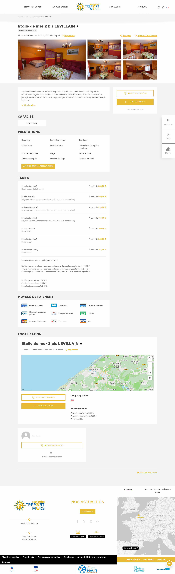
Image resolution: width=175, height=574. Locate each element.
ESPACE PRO (133, 559)
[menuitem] (32, 6)
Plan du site (28, 557)
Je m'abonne (87, 511)
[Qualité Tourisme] (36, 569)
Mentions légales (10, 557)
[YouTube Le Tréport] (97, 521)
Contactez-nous (78, 536)
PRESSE (161, 559)
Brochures (69, 557)
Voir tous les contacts (135, 109)
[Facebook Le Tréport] (77, 521)
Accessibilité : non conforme (91, 557)
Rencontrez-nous (97, 536)
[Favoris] (159, 7)
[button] (163, 7)
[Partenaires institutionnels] (11, 569)
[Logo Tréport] (29, 505)
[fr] (167, 7)
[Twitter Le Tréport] (84, 521)
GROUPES (148, 559)
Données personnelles (49, 557)
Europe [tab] (128, 489)
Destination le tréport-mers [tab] (157, 491)
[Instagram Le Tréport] (91, 521)
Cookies (6, 562)
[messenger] (169, 566)
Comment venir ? (131, 548)
